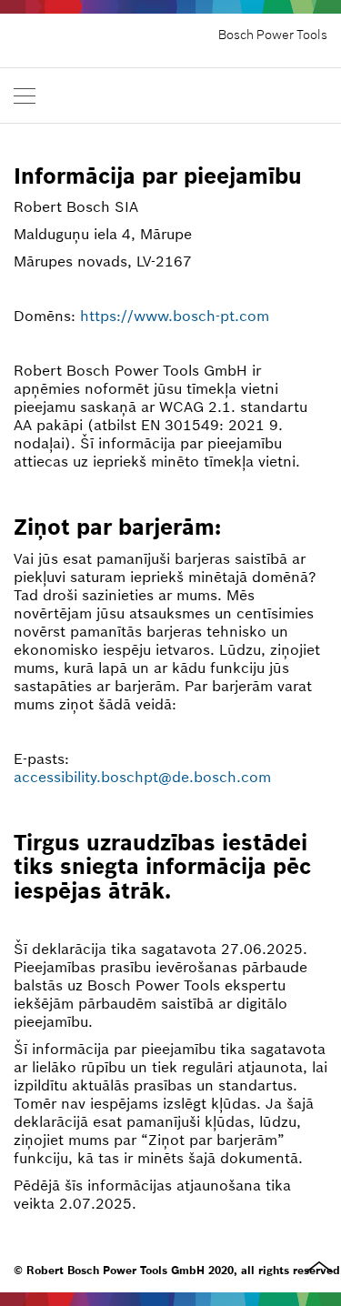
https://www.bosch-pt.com (174, 315)
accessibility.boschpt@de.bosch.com (142, 777)
